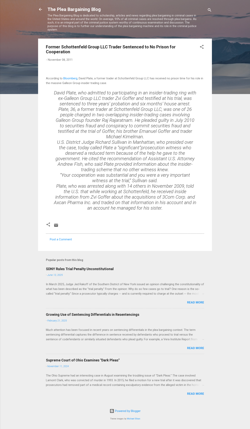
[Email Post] (56, 226)
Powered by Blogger (127, 411)
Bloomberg (70, 78)
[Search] (209, 11)
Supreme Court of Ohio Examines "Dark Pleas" (83, 360)
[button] (201, 47)
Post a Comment (61, 239)
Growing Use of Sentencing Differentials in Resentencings (92, 314)
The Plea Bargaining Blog (74, 9)
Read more (195, 302)
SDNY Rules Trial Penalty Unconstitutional (80, 269)
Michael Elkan (133, 418)
